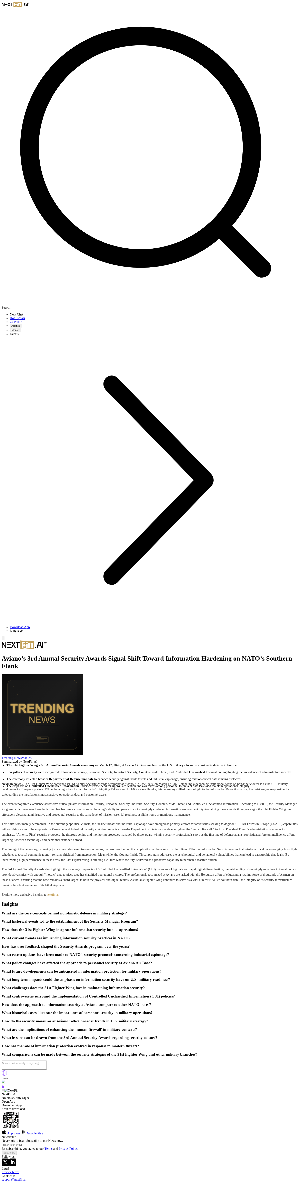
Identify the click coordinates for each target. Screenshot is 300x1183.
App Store (14, 1133)
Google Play (34, 1133)
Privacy (6, 1172)
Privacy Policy (68, 1148)
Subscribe (9, 1152)
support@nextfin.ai (14, 1179)
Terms (48, 1148)
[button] (154, 631)
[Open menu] (3, 638)
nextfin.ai (53, 894)
